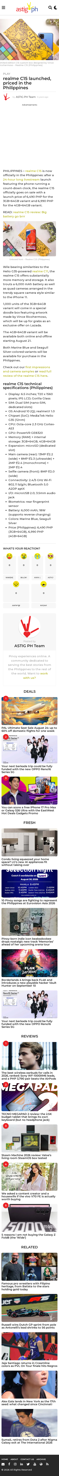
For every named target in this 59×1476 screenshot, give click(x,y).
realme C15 (33, 171)
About (14, 1459)
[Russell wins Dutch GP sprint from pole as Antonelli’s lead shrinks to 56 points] (29, 1308)
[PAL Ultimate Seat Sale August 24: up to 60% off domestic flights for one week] (29, 711)
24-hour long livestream (21, 179)
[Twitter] (28, 1464)
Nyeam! (43, 605)
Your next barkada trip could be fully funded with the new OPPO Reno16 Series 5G (27, 769)
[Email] (3, 1464)
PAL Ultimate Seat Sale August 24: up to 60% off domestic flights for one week (29, 729)
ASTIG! (50, 577)
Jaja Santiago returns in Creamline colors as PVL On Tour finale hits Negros (29, 1364)
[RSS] (47, 1464)
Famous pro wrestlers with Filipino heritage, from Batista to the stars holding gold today (26, 1286)
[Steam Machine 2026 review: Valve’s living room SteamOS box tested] (29, 1138)
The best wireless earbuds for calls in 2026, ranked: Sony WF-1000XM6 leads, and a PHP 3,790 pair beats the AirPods (29, 1075)
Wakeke (9, 577)
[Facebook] (9, 1464)
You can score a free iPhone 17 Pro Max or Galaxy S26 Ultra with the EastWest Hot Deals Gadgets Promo (29, 810)
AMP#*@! (16, 605)
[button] (3, 8)
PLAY (6, 73)
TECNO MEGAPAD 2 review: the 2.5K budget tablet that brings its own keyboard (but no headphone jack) (27, 1117)
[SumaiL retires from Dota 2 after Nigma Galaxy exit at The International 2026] (29, 1423)
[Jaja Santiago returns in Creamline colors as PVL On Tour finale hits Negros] (29, 1346)
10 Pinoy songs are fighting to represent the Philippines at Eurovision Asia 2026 (29, 902)
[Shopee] (41, 1464)
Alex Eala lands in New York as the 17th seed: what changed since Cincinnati (29, 1403)
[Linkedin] (21, 1464)
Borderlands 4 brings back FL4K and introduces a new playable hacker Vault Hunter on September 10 (29, 983)
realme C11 (40, 271)
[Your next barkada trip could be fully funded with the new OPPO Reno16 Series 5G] (29, 749)
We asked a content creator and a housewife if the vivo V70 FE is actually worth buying (28, 1196)
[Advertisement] (29, 135)
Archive (41, 1459)
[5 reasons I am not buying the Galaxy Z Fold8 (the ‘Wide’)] (29, 1218)
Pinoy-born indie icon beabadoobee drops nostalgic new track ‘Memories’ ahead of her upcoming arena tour (28, 941)
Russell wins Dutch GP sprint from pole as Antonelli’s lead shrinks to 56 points (29, 1326)
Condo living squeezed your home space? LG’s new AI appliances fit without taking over (25, 862)
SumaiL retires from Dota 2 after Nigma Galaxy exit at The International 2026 (29, 1441)
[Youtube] (34, 1464)
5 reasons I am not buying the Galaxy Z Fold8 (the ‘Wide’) (29, 1236)
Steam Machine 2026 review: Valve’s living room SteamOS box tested (26, 1157)
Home (5, 1459)
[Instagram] (15, 1464)
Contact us (27, 1459)
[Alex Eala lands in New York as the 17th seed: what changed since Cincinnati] (29, 1385)
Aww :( (37, 577)
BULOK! (24, 577)
